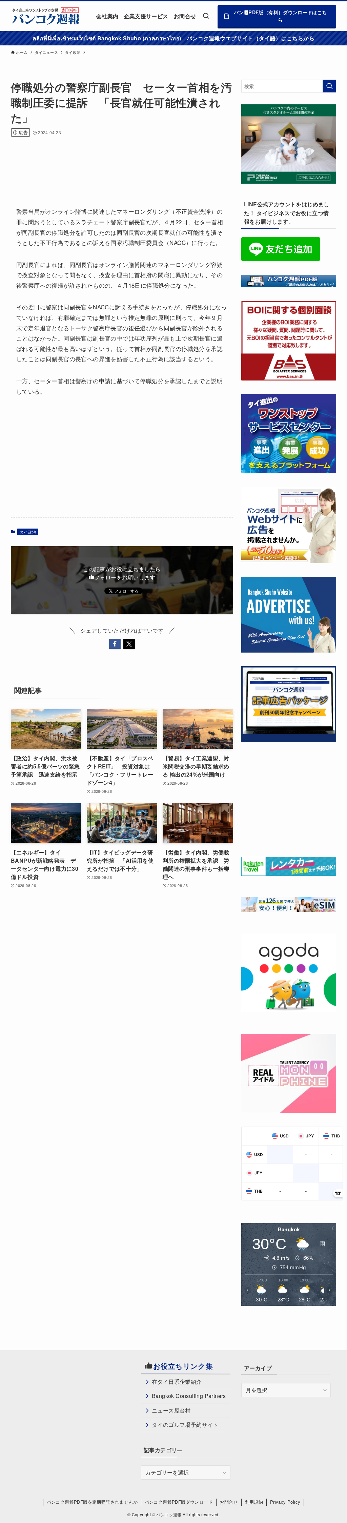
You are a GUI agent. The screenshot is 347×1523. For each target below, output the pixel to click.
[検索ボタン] (206, 16)
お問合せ (229, 1502)
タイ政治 (27, 532)
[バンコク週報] (45, 16)
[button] (115, 644)
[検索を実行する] (329, 86)
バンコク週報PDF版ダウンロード (179, 1502)
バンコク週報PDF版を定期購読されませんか (92, 1502)
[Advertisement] (134, 162)
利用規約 (254, 1502)
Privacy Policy (285, 1502)
